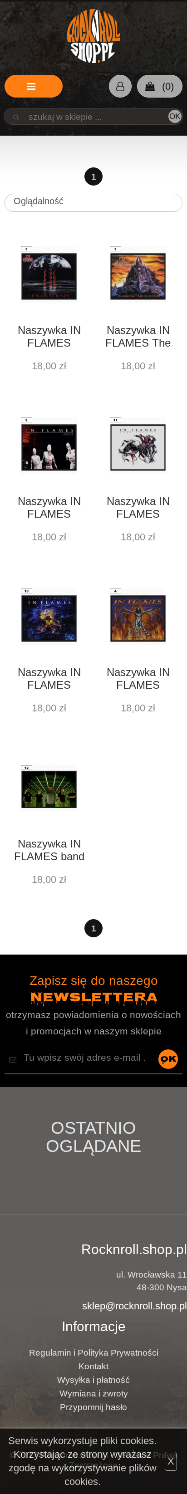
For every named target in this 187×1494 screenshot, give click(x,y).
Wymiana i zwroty (93, 1393)
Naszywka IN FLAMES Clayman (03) (138, 679)
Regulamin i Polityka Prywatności (93, 1352)
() (166, 86)
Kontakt (93, 1366)
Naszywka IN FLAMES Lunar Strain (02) (49, 337)
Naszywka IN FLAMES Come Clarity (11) (138, 508)
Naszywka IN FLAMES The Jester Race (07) (138, 337)
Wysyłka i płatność (93, 1380)
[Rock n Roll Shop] (93, 36)
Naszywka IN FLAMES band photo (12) (49, 851)
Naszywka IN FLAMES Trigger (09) (49, 508)
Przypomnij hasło (93, 1407)
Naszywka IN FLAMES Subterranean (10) (49, 679)
